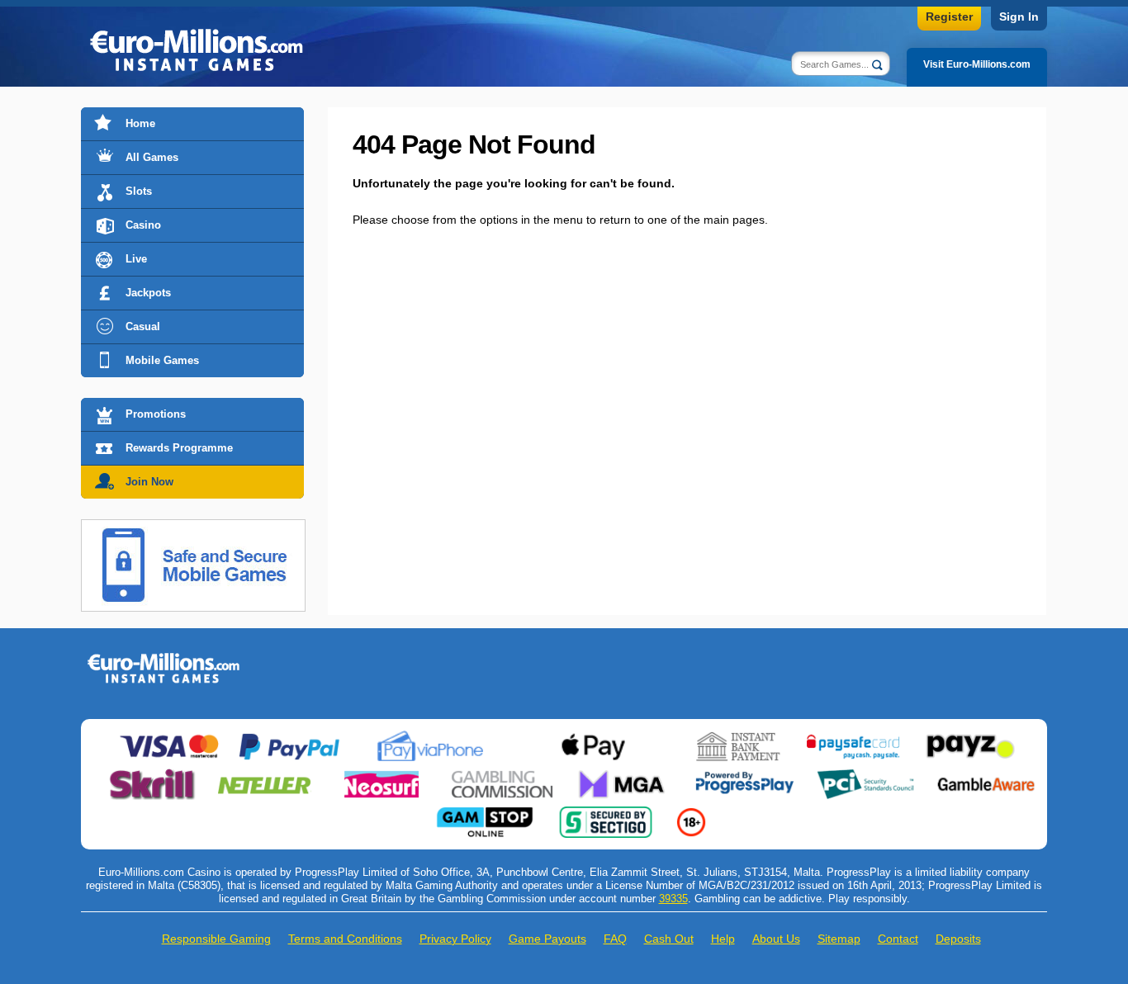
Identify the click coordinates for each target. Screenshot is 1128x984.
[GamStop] (485, 813)
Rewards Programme (179, 448)
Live (136, 259)
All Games (152, 157)
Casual (143, 326)
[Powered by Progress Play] (744, 775)
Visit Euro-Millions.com (977, 64)
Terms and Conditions (345, 938)
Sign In (1019, 16)
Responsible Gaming (216, 938)
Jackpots (148, 292)
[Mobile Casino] (193, 529)
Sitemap (839, 938)
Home (140, 123)
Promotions (156, 414)
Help (723, 938)
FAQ (615, 938)
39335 (673, 898)
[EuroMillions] (196, 52)
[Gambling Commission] (502, 775)
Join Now (149, 481)
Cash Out (669, 938)
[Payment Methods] (168, 737)
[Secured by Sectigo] (606, 813)
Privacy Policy (455, 938)
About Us (776, 938)
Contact (898, 938)
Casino (143, 225)
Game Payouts (547, 938)
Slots (139, 191)
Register (949, 16)
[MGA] (623, 775)
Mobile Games (162, 360)
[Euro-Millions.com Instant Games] (163, 658)
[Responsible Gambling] (691, 813)
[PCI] (865, 775)
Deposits (958, 938)
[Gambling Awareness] (986, 775)
